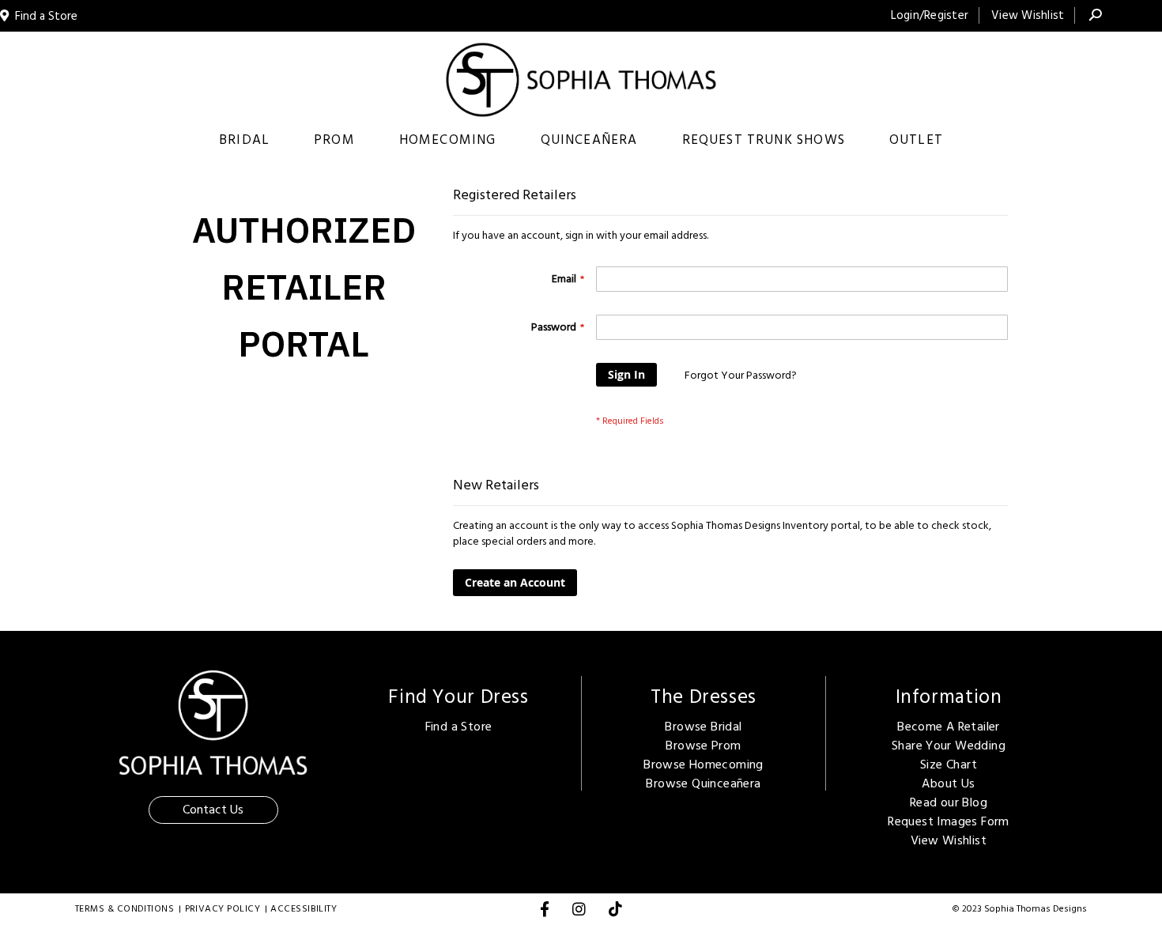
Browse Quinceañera (703, 783)
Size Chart (948, 764)
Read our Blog (948, 802)
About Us (948, 783)
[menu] (581, 140)
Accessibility (303, 909)
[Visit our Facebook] (544, 912)
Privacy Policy (222, 909)
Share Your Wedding (948, 745)
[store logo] (581, 80)
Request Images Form (948, 821)
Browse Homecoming (703, 764)
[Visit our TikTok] (615, 912)
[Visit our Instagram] (579, 912)
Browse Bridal (703, 726)
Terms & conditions (124, 909)
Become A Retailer (948, 726)
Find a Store (458, 726)
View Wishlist (1027, 15)
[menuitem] (244, 140)
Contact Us (213, 809)
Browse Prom (703, 745)
